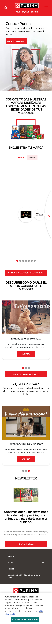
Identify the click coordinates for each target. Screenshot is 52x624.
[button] (46, 7)
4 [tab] (26, 261)
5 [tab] (29, 261)
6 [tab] (32, 261)
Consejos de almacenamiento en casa (24, 576)
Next (47, 214)
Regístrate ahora (26, 544)
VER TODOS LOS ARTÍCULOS (26, 374)
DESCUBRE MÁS (15, 41)
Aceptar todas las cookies (25, 619)
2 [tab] (26, 89)
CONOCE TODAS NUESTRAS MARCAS (26, 273)
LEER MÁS (26, 462)
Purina (11, 569)
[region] (26, 608)
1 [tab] (23, 89)
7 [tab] (35, 261)
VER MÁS (26, 354)
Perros (21, 157)
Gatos (32, 157)
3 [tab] (29, 89)
